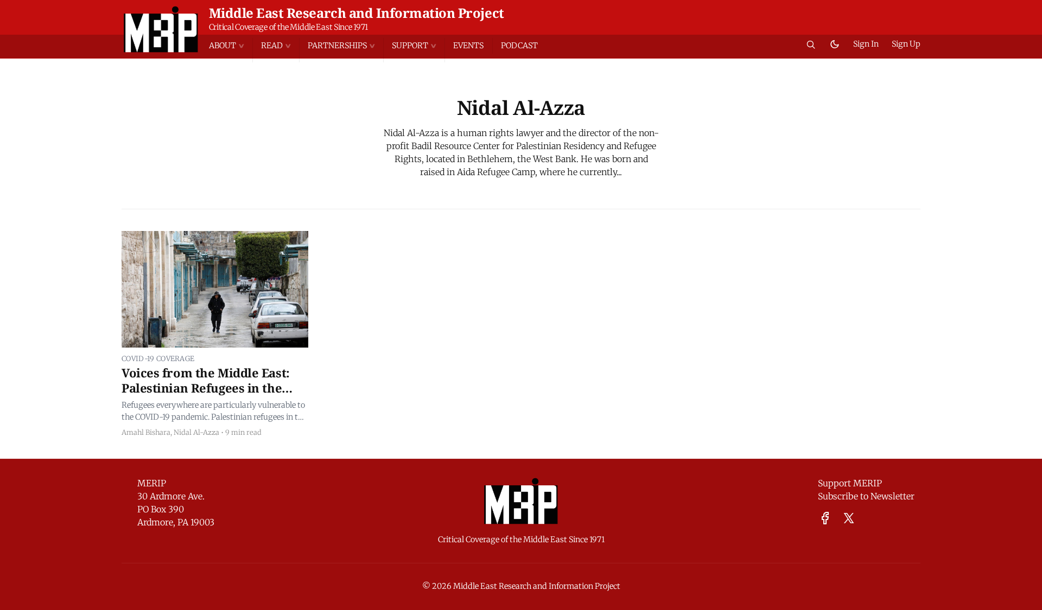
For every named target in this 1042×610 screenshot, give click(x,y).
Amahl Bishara (146, 432)
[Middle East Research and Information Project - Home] (161, 29)
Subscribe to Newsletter (866, 496)
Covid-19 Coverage (158, 358)
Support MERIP (850, 483)
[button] (230, 46)
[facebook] (825, 518)
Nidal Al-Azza (196, 432)
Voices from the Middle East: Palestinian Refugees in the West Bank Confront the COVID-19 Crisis (215, 395)
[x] (848, 518)
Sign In (866, 44)
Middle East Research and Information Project (356, 13)
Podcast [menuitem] (519, 45)
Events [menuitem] (468, 45)
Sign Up (906, 44)
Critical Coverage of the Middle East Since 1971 (288, 27)
